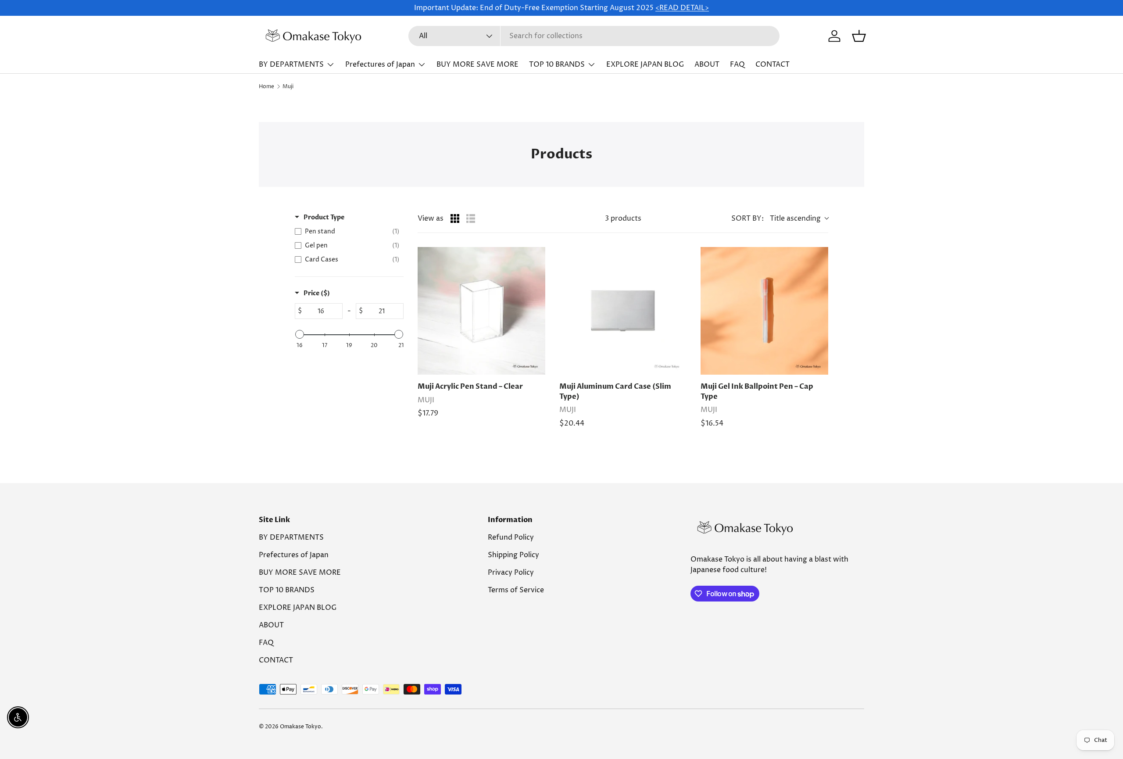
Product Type (324, 217)
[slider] (299, 334)
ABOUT (706, 64)
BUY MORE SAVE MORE (477, 64)
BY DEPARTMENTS (291, 64)
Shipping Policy (513, 555)
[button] (859, 36)
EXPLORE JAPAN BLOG (645, 64)
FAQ (737, 64)
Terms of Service (516, 590)
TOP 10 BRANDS (557, 64)
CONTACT (772, 64)
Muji (288, 86)
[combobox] (594, 36)
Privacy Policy (511, 572)
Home (266, 86)
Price (317, 293)
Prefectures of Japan (380, 64)
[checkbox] (347, 231)
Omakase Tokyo (300, 726)
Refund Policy (511, 537)
